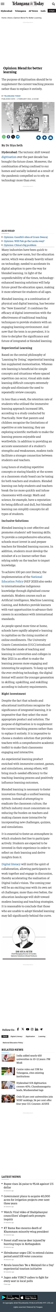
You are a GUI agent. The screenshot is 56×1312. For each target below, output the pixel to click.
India (43, 10)
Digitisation (30, 1036)
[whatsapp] (4, 137)
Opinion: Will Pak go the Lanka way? (24, 241)
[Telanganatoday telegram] (41, 1029)
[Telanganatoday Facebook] (17, 1029)
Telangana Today (12, 96)
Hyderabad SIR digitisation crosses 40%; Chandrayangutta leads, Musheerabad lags (33, 1086)
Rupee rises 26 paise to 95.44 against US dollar (28, 1185)
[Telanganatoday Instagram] (32, 1029)
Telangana (20, 10)
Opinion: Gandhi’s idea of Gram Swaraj (26, 237)
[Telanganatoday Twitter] (23, 1029)
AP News (33, 10)
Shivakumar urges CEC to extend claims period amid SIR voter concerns (28, 1254)
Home (3, 18)
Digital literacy (11, 864)
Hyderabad (6, 10)
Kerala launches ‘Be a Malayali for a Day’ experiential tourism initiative (29, 1266)
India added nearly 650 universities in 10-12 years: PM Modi (33, 1059)
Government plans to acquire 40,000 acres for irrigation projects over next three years (27, 1199)
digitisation (8, 157)
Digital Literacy (16, 1036)
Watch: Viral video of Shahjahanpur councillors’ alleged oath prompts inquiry (26, 1215)
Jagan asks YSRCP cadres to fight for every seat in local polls (26, 1279)
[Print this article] (50, 138)
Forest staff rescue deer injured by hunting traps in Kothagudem (24, 1242)
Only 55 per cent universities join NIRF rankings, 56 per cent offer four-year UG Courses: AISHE (34, 1100)
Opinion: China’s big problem (20, 245)
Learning (41, 1036)
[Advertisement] (28, 994)
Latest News (11, 1176)
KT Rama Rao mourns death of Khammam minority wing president (26, 1229)
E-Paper (52, 11)
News (10, 18)
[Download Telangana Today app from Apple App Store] (38, 138)
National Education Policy (13, 1043)
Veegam (39, 1307)
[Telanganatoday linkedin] (36, 1029)
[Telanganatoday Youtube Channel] (27, 1029)
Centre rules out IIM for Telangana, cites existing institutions (30, 1072)
